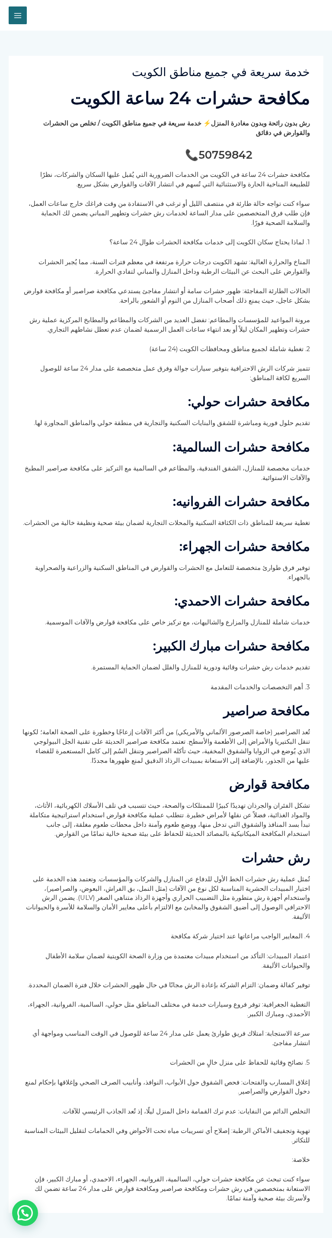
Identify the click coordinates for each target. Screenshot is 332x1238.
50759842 (225, 154)
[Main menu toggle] (18, 15)
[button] (25, 1213)
